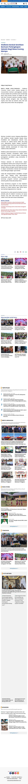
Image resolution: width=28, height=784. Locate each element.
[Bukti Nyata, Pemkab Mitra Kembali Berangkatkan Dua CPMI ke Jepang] (21, 462)
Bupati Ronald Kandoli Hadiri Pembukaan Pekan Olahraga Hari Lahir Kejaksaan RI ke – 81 (20, 455)
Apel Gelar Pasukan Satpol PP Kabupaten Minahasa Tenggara (6, 481)
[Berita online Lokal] (10, 4)
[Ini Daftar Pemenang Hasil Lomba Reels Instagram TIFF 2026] (21, 261)
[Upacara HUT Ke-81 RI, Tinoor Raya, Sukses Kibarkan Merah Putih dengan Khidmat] (7, 275)
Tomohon (3, 42)
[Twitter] (13, 773)
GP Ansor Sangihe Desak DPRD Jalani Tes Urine (18, 521)
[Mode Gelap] (24, 4)
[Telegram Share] (23, 252)
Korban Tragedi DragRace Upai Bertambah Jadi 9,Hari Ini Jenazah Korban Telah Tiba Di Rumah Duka (14, 405)
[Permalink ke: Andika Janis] (2, 54)
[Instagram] (15, 773)
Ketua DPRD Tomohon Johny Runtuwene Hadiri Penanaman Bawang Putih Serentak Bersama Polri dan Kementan (13, 203)
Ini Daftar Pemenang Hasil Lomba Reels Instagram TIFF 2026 (13, 207)
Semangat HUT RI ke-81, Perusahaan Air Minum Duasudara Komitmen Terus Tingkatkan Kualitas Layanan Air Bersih (20, 700)
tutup (5, 777)
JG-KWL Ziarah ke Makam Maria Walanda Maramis (13, 416)
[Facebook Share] (15, 252)
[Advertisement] (14, 23)
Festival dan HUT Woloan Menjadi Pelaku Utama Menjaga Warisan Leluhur (7, 356)
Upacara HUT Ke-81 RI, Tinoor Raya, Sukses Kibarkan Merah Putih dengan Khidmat (14, 210)
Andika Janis (6, 53)
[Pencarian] (26, 4)
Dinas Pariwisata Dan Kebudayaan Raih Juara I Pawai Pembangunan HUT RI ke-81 (15, 410)
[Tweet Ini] (18, 252)
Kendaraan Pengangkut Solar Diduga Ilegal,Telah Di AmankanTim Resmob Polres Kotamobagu (17, 721)
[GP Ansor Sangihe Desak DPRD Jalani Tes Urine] (4, 521)
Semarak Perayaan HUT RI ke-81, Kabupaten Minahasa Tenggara (14, 395)
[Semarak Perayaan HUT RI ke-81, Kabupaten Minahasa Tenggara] (21, 474)
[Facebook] (10, 773)
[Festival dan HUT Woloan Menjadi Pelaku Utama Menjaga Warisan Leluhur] (7, 349)
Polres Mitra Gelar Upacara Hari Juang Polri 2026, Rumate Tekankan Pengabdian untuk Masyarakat (6, 468)
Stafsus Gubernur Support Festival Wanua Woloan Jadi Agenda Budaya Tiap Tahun (13, 213)
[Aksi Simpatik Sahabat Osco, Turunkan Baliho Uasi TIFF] (21, 349)
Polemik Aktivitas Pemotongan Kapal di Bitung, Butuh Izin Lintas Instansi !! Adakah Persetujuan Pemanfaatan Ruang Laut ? (7, 700)
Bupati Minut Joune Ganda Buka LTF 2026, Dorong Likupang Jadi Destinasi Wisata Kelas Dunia (6, 455)
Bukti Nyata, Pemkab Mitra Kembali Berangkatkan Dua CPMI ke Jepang (21, 468)
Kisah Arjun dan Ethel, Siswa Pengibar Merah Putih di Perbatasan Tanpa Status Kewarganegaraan (18, 515)
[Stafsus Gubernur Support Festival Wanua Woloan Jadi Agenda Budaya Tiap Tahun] (21, 275)
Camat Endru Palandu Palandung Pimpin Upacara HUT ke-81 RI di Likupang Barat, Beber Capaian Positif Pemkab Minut (14, 400)
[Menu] (2, 3)
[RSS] (18, 773)
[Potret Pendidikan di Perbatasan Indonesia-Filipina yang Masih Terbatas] (14, 499)
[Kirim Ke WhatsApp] (26, 252)
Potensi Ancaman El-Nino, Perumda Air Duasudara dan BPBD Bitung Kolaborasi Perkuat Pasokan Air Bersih (14, 592)
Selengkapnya (13, 526)
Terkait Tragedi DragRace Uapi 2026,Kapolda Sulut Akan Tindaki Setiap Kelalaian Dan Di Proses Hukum (17, 727)
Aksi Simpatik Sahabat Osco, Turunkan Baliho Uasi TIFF (20, 356)
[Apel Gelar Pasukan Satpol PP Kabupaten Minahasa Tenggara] (7, 474)
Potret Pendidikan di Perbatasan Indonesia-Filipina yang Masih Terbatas (13, 510)
